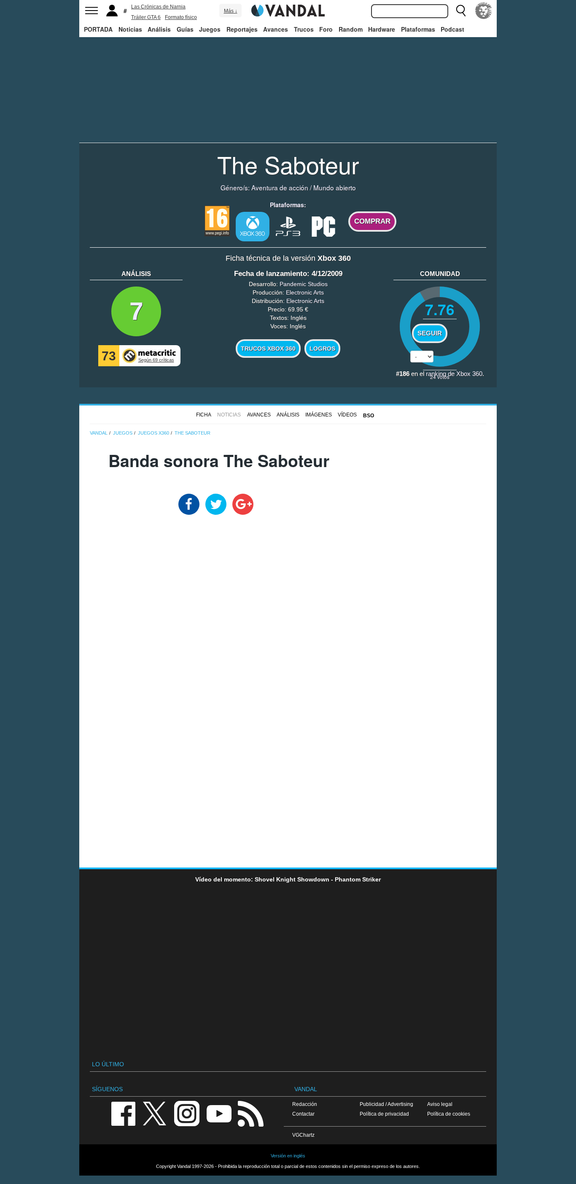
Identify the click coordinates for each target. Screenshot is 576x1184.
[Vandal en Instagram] (186, 1113)
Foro (326, 29)
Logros (322, 348)
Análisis (159, 29)
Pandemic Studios (304, 284)
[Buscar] (460, 10)
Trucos (304, 29)
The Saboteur (288, 164)
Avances (275, 29)
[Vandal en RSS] (250, 1113)
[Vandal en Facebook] (123, 1113)
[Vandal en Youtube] (218, 1113)
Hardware (381, 29)
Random (351, 29)
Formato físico (181, 17)
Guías (185, 29)
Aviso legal (439, 1104)
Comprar (372, 221)
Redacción (304, 1104)
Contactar (303, 1113)
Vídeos (347, 415)
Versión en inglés (288, 1155)
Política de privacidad (384, 1113)
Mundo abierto (334, 187)
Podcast (452, 29)
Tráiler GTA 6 (146, 17)
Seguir (429, 333)
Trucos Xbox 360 (268, 348)
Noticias (130, 29)
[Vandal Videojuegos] (288, 9)
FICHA (203, 415)
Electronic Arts (305, 292)
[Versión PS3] (288, 226)
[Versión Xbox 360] (252, 226)
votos (439, 376)
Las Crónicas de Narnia (158, 7)
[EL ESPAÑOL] (483, 10)
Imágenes (318, 415)
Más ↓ (230, 11)
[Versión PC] (323, 226)
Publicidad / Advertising (386, 1104)
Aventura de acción (279, 187)
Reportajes (242, 29)
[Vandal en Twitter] (154, 1113)
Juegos (210, 29)
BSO (368, 416)
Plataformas (418, 29)
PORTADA (98, 29)
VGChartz (303, 1135)
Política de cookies (448, 1113)
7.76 (440, 309)
